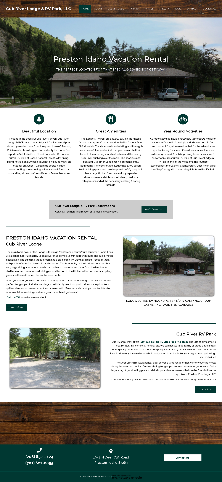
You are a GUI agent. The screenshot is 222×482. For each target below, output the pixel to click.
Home (85, 8)
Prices (149, 8)
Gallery (164, 8)
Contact (192, 8)
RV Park (134, 8)
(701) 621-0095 (39, 463)
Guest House (116, 8)
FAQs (178, 8)
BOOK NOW (209, 8)
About (98, 8)
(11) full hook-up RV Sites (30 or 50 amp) (164, 341)
